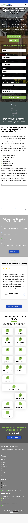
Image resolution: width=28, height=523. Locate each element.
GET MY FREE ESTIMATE (14, 97)
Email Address (5, 55)
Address (4, 68)
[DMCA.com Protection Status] (14, 512)
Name (3, 48)
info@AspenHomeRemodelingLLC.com (10, 500)
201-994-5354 (6, 498)
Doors (4, 487)
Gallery (4, 470)
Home (4, 462)
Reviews (4, 468)
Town (3, 75)
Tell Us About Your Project (8, 82)
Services (5, 466)
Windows (5, 485)
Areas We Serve (6, 476)
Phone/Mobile (5, 61)
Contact (5, 474)
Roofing (4, 482)
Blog (4, 472)
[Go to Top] (26, 521)
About (4, 464)
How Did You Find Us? (7, 89)
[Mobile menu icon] (25, 5)
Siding (4, 483)
